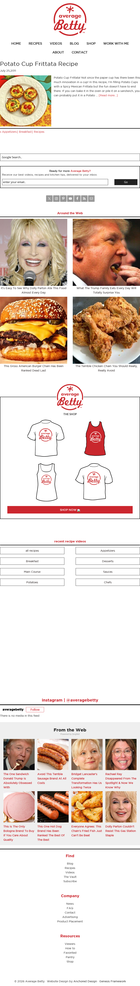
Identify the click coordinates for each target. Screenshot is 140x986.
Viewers (70, 943)
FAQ (70, 908)
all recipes (32, 550)
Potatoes (32, 582)
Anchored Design (85, 981)
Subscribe (70, 881)
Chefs (108, 582)
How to (70, 948)
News (70, 903)
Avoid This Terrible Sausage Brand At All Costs (51, 778)
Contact (70, 912)
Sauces (108, 571)
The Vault (70, 876)
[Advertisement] (25, 640)
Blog (70, 863)
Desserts (108, 561)
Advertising (70, 916)
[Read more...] (108, 95)
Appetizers (9, 131)
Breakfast (25, 131)
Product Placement (70, 921)
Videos (70, 872)
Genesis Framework (112, 981)
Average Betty (70, 20)
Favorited (70, 952)
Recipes (39, 131)
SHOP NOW (68, 509)
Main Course (32, 571)
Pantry (70, 957)
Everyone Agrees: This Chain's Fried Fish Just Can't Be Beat (86, 831)
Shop (70, 961)
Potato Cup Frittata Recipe (39, 64)
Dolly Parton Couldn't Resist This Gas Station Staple (120, 831)
